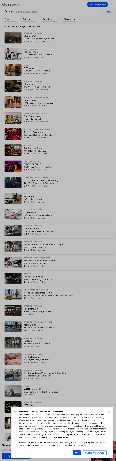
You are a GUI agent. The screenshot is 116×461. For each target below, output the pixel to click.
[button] (109, 412)
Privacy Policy (81, 445)
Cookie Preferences (94, 452)
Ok (76, 452)
